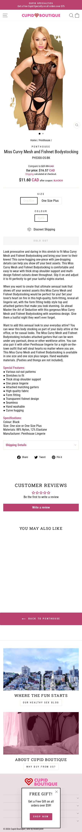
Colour (41, 211)
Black (41, 218)
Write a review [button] (41, 507)
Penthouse (44, 140)
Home (33, 140)
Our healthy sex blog (41, 702)
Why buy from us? (41, 766)
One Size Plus (50, 200)
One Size (28, 200)
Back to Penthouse (43, 618)
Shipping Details (16, 445)
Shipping (29, 174)
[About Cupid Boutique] (41, 733)
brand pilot (38, 829)
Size (41, 194)
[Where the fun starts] (41, 669)
